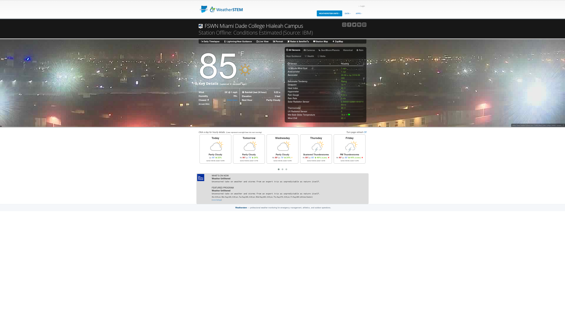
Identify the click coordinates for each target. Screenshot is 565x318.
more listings (216, 200)
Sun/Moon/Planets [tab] (330, 50)
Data (347, 13)
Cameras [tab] (310, 50)
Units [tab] (322, 56)
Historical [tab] (348, 50)
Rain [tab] (360, 50)
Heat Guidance (293, 56)
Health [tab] (310, 56)
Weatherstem (241, 207)
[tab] (349, 114)
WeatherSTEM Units (329, 13)
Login (362, 6)
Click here (232, 100)
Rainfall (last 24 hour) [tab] (256, 92)
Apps (358, 13)
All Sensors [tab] (294, 49)
